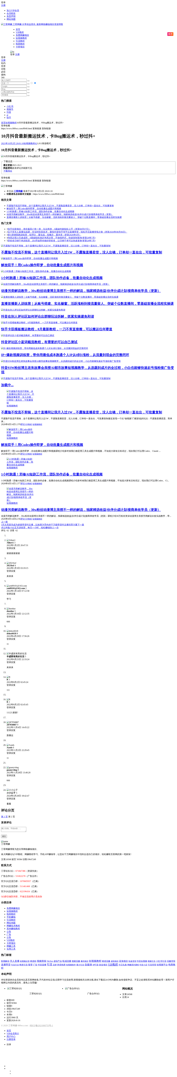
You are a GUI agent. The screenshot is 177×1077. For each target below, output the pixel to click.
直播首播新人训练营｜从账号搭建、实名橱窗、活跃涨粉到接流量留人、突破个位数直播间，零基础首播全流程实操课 (64, 217)
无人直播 (14, 961)
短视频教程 (21, 38)
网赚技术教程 (13, 926)
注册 (3, 5)
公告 (9, 931)
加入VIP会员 (13, 10)
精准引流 (23, 965)
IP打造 (96, 965)
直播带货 (6, 964)
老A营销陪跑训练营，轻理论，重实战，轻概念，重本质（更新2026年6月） (44, 235)
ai (7, 115)
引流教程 (20, 41)
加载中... (7, 385)
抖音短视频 (142, 961)
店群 (55, 965)
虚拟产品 (58, 961)
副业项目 (103, 965)
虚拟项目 (115, 961)
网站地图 (11, 19)
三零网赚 (18, 191)
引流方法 (15, 965)
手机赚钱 (11, 917)
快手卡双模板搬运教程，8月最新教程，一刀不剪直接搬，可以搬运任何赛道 (56, 329)
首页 (18, 29)
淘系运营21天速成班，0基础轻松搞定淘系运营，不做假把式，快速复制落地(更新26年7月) (51, 238)
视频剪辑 (41, 961)
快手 (9, 117)
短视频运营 (25, 961)
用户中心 (11, 1036)
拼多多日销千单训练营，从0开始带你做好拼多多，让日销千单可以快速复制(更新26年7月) (51, 240)
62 (36, 143)
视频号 (10, 109)
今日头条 (123, 965)
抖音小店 (143, 965)
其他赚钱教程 (13, 928)
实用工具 (11, 949)
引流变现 (152, 965)
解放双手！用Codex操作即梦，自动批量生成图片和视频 (34, 208)
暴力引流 (80, 965)
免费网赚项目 (22, 35)
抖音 (9, 112)
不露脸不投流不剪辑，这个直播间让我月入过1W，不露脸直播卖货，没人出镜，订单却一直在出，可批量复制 (60, 205)
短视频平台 (162, 964)
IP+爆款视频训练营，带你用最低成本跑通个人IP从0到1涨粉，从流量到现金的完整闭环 (65, 355)
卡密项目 (20, 47)
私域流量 (66, 961)
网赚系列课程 (133, 965)
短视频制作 (71, 965)
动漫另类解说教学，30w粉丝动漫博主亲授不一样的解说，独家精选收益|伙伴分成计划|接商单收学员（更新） (60, 214)
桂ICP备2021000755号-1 (41, 1025)
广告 (9, 934)
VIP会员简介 (13, 1033)
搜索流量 (76, 961)
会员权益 (11, 13)
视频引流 (151, 961)
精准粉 (33, 961)
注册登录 (11, 1039)
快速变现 (132, 961)
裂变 (30, 964)
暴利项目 (84, 961)
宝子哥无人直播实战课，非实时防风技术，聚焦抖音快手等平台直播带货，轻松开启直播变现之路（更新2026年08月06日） (67, 232)
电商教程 (20, 44)
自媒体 (88, 964)
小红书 (10, 106)
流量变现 (171, 961)
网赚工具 (11, 946)
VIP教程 (20, 32)
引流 (49, 964)
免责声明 (11, 16)
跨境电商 (61, 965)
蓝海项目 (123, 961)
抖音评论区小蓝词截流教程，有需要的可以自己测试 (39, 342)
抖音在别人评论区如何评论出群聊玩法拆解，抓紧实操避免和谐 (47, 316)
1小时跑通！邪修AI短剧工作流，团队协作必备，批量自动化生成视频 (40, 211)
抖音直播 (42, 965)
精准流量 (106, 961)
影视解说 (5, 961)
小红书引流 (161, 961)
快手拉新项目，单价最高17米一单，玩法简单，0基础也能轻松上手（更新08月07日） (49, 229)
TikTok (50, 961)
